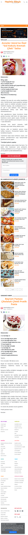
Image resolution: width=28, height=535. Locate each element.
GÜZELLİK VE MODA (19, 476)
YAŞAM (16, 459)
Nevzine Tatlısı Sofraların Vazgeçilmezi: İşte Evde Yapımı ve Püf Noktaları (20, 193)
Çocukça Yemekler (4, 497)
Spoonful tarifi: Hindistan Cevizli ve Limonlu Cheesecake (20, 211)
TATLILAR (17, 188)
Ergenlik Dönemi (18, 448)
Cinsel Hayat (3, 424)
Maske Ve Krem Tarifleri (19, 478)
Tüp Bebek (17, 437)
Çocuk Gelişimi (17, 454)
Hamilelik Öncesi (18, 426)
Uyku (2, 451)
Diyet (2, 465)
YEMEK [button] (2, 25)
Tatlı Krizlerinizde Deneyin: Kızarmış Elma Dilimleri (20, 228)
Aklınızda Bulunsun (18, 467)
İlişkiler (2, 427)
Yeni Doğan (3, 448)
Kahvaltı (2, 482)
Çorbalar (2, 495)
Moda (16, 490)
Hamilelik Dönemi (18, 424)
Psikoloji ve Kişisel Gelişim (6, 467)
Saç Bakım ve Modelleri (19, 480)
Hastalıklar (3, 463)
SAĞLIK (2, 459)
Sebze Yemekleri (4, 488)
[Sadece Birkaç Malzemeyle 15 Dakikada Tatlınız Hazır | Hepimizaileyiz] (7, 229)
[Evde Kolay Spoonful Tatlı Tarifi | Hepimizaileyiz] (7, 212)
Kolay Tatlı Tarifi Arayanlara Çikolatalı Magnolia (19, 272)
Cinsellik (16, 431)
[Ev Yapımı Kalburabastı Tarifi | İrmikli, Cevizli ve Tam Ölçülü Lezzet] (7, 185)
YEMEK (2, 476)
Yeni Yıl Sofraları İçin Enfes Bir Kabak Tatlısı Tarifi (21, 218)
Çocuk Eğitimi (17, 450)
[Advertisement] (14, 14)
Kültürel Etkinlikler (18, 469)
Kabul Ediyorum (13, 532)
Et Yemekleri (3, 480)
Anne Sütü (3, 446)
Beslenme (17, 429)
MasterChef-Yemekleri (5, 504)
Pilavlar (2, 490)
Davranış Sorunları (18, 445)
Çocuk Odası (3, 512)
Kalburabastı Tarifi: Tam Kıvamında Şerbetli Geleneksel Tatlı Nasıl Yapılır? (20, 184)
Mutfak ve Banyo (4, 516)
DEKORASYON (4, 508)
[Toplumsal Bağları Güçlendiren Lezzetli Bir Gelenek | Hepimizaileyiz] (7, 238)
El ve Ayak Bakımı (18, 488)
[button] (1, 2)
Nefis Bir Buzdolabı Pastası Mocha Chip (19, 254)
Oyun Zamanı (3, 455)
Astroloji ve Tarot (18, 472)
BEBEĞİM (3, 440)
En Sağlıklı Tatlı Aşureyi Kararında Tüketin (20, 236)
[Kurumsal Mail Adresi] (16, 517)
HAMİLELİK (17, 421)
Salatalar (2, 503)
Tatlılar (2, 484)
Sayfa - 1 (13, 289)
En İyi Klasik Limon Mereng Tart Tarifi (19, 262)
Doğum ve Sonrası (18, 427)
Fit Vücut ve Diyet (18, 486)
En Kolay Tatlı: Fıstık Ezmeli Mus (19, 245)
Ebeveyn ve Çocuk (4, 429)
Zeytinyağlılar (3, 491)
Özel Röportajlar (18, 471)
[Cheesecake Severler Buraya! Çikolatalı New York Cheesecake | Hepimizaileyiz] (7, 203)
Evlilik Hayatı (3, 426)
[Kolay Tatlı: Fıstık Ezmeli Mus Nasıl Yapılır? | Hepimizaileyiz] (7, 247)
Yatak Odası (3, 514)
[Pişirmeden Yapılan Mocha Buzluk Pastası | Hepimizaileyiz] (7, 256)
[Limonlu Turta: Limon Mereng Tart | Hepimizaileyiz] (7, 264)
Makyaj (16, 484)
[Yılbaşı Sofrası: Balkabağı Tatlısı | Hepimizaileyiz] (7, 220)
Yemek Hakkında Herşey (6, 486)
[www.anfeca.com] (14, 33)
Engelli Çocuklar (18, 443)
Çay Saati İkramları (4, 478)
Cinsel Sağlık (3, 471)
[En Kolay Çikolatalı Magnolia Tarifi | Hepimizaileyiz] (7, 273)
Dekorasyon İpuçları (5, 520)
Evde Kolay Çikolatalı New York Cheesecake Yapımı (21, 201)
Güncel (16, 465)
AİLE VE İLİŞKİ (4, 421)
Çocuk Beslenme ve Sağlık (20, 446)
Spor (15, 433)
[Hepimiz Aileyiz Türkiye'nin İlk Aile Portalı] (13, 1)
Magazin (16, 463)
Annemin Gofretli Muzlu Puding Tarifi (20, 280)
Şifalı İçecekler (3, 499)
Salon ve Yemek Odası (5, 510)
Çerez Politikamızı (8, 530)
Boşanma (3, 431)
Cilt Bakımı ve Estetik (19, 482)
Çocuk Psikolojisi (18, 452)
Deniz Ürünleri (4, 501)
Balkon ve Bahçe (4, 518)
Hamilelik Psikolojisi (18, 435)
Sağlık (2, 450)
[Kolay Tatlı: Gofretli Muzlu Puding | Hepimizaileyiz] (7, 282)
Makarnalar (3, 493)
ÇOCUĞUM (17, 440)
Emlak (16, 461)
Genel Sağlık (3, 469)
